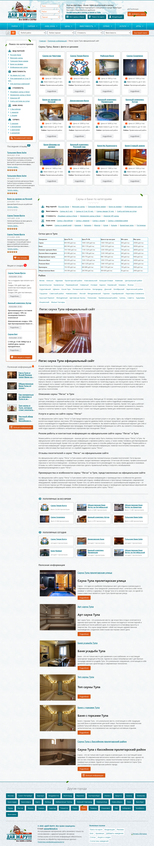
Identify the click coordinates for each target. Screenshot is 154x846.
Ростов (20, 808)
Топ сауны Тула (86, 677)
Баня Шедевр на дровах (52, 145)
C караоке (14, 123)
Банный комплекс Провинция (107, 101)
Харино (102, 285)
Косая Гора (66, 289)
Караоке (77, 225)
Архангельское (45, 285)
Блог (91, 833)
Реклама (120, 829)
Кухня (105, 225)
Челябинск (139, 808)
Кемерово (141, 796)
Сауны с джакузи (83, 220)
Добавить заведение (114, 833)
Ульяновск (105, 808)
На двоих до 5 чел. (17, 75)
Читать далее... (12, 167)
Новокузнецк (101, 802)
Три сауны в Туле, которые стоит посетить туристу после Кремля (26, 409)
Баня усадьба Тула (87, 643)
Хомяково (119, 280)
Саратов (52, 808)
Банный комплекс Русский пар (79, 145)
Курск (37, 802)
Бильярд (87, 225)
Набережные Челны (64, 802)
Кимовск (122, 285)
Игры (136, 26)
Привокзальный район (107, 298)
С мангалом (15, 130)
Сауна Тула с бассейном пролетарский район (102, 741)
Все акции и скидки (22, 357)
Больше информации (22, 427)
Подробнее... (15, 296)
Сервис (104, 26)
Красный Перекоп (46, 298)
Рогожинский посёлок (82, 289)
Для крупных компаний (20, 84)
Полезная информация (57, 41)
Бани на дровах (16, 64)
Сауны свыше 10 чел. (105, 211)
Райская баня (107, 56)
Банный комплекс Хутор (19, 303)
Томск (74, 808)
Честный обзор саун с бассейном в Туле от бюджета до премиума (27, 420)
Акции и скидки (104, 837)
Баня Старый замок (135, 146)
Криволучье (59, 285)
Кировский (112, 285)
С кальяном (15, 133)
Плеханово (91, 298)
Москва (11, 796)
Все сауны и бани (77, 17)
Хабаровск (126, 808)
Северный (84, 285)
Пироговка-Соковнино (135, 293)
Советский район (56, 293)
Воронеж (80, 796)
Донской (107, 289)
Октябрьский (118, 289)
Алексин (49, 280)
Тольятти (64, 808)
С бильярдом (15, 126)
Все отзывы (22, 258)
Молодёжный (61, 298)
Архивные (100, 833)
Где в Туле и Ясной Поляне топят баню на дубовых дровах (26, 376)
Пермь (10, 808)
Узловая (94, 285)
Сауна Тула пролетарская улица (95, 572)
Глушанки (43, 293)
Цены (65, 26)
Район (12, 26)
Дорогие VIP (15, 98)
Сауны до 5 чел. (66, 211)
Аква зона (48, 26)
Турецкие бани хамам (19, 61)
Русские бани (15, 55)
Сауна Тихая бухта (16, 215)
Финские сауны (16, 58)
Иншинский (44, 302)
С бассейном (15, 109)
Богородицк (97, 289)
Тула (84, 808)
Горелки (106, 293)
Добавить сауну (138, 14)
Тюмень (93, 808)
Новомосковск (71, 293)
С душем (13, 115)
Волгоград (68, 796)
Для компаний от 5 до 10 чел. (19, 79)
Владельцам (117, 17)
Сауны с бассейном (65, 220)
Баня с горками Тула (89, 707)
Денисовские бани (79, 101)
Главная (42, 41)
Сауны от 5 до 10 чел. (85, 211)
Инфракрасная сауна (19, 67)
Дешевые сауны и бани (20, 92)
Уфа (116, 808)
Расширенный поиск (22, 138)
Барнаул (40, 796)
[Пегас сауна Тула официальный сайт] (64, 314)
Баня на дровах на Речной (19, 199)
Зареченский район (134, 289)
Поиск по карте (98, 17)
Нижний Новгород (84, 802)
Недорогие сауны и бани (20, 95)
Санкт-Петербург (25, 796)
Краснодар (12, 802)
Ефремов (59, 280)
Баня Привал (56, 551)
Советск (131, 298)
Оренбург (140, 802)
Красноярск (26, 802)
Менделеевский (94, 293)
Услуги (120, 26)
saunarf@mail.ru (51, 829)
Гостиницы (141, 225)
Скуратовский (45, 289)
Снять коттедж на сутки (20, 101)
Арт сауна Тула (86, 606)
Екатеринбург (94, 796)
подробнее (51, 91)
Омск (129, 802)
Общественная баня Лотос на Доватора (133, 506)
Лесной (82, 293)
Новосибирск (117, 802)
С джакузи (14, 112)
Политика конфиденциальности (51, 842)
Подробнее (84, 598)
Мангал (97, 225)
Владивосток (53, 796)
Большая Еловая (106, 280)
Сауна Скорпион (135, 56)
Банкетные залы (127, 225)
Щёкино (56, 289)
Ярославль (12, 814)
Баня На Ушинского (107, 146)
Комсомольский (90, 280)
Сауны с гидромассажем (118, 220)
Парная (29, 26)
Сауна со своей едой (63, 225)
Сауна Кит (13, 334)
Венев (41, 280)
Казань (129, 796)
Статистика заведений (99, 841)
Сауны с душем (98, 220)
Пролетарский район (73, 280)
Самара (41, 808)
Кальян (114, 225)
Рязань (30, 808)
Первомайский (72, 285)
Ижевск (107, 796)
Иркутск (118, 796)
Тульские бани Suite (16, 152)
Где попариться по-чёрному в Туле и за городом (26, 397)
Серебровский (118, 293)
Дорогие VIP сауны (111, 216)
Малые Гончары (58, 302)
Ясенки (131, 285)
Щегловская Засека (77, 298)
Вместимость (84, 26)
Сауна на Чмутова (51, 56)
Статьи (93, 837)
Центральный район (133, 280)
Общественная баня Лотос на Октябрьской (98, 506)
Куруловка (140, 298)
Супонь (122, 298)
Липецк (48, 802)
